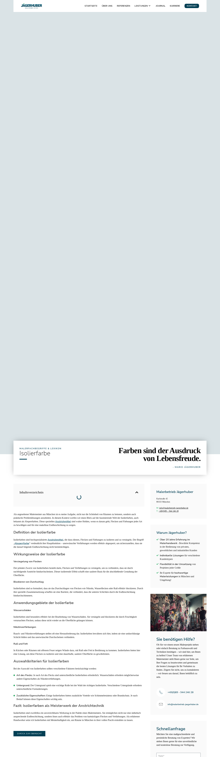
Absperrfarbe (22, 543)
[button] (136, 492)
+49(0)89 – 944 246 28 (169, 511)
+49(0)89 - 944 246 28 (181, 692)
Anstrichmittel (63, 521)
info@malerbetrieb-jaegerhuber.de (173, 508)
